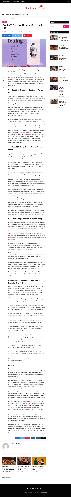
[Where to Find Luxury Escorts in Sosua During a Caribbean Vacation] (54, 37)
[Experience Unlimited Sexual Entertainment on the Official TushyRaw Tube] (54, 57)
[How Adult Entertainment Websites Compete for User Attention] (9, 461)
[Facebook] (3, 73)
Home (3, 18)
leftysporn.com (43, 492)
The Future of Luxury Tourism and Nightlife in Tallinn (23, 468)
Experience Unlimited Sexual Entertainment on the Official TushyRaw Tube (63, 58)
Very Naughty (26, 403)
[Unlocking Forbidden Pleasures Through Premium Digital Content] (54, 101)
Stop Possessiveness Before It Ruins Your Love (38, 468)
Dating (7, 14)
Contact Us (22, 1)
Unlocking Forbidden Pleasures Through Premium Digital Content (63, 102)
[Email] (3, 87)
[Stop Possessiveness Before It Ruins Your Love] (39, 461)
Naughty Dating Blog (34, 391)
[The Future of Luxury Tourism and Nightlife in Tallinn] (24, 461)
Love (24, 14)
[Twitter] (3, 77)
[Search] (68, 14)
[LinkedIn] (3, 80)
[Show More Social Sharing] (34, 35)
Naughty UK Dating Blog (25, 132)
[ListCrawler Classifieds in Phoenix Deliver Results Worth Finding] (54, 68)
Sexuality (28, 14)
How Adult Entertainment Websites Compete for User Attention (8, 469)
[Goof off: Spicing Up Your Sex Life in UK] (24, 53)
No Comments (25, 31)
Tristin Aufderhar (10, 31)
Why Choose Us (16, 1)
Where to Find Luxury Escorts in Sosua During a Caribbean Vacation (63, 38)
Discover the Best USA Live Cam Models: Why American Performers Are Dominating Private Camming (63, 90)
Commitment (18, 14)
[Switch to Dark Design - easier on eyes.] (68, 1)
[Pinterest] (3, 84)
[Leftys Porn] (35, 7)
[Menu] (3, 14)
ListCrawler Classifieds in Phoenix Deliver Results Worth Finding (62, 69)
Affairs (12, 14)
